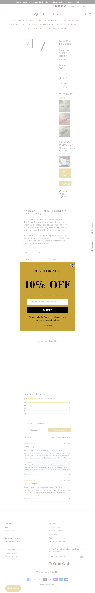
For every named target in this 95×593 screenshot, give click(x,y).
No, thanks (47, 325)
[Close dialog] (72, 264)
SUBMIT (47, 310)
